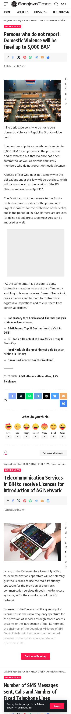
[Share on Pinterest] (24, 57)
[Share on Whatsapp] (30, 57)
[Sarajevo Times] (31, 4)
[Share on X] (18, 57)
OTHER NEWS (12, 26)
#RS (55, 376)
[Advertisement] (35, 253)
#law (48, 376)
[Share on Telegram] (36, 57)
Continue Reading (35, 656)
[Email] (42, 57)
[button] (57, 706)
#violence (10, 381)
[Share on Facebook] (13, 57)
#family (31, 376)
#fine (40, 376)
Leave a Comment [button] (55, 453)
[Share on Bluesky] (55, 396)
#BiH (22, 376)
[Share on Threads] (46, 396)
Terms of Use (25, 707)
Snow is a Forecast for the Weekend (30, 360)
